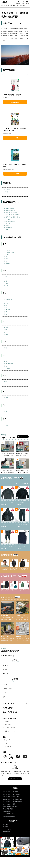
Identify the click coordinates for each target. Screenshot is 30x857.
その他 (6, 229)
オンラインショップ (21, 483)
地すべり (6, 303)
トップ (3, 5)
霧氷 (5, 382)
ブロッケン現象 (8, 364)
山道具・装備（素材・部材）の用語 (12, 801)
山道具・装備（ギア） (10, 208)
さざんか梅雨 (8, 299)
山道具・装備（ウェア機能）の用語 (12, 799)
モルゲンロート (8, 384)
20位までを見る (22, 436)
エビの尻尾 (7, 263)
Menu (27, 3)
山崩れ (6, 398)
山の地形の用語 (7, 811)
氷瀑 (5, 361)
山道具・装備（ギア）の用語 (10, 791)
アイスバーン (8, 254)
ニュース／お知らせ (10, 712)
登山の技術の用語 (8, 809)
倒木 (5, 332)
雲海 (5, 261)
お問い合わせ (6, 831)
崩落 (5, 366)
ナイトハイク (8, 194)
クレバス (6, 279)
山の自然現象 (8, 227)
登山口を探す (8, 724)
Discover (18, 3)
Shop (23, 3)
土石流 (6, 334)
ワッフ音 (6, 425)
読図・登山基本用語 (9, 221)
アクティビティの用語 (9, 804)
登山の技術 (7, 223)
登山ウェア (9, 5)
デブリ (6, 330)
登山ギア (15, 5)
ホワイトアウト (8, 368)
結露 (5, 281)
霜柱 (5, 307)
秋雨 (5, 257)
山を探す (7, 721)
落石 (5, 411)
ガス (5, 277)
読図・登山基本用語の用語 (10, 806)
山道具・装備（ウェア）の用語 (11, 794)
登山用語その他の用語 (9, 816)
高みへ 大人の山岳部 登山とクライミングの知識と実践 (14, 130)
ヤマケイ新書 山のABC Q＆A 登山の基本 (14, 165)
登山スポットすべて (10, 731)
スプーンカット (8, 310)
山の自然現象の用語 (8, 814)
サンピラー (7, 301)
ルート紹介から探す (10, 727)
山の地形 (6, 225)
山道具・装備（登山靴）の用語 (11, 796)
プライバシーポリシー (9, 829)
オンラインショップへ (14, 779)
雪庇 (5, 314)
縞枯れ (6, 305)
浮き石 (6, 259)
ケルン (6, 283)
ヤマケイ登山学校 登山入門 (12, 95)
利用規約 (5, 826)
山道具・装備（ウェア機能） (12, 215)
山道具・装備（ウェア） (11, 210)
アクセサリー (22, 5)
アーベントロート (9, 190)
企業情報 (5, 824)
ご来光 (6, 192)
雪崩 (5, 348)
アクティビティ (8, 219)
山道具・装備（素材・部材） (12, 217)
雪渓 (5, 312)
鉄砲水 (6, 328)
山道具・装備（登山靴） (11, 212)
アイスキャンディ (9, 252)
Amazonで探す (15, 102)
